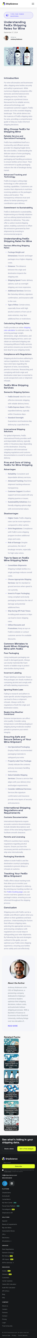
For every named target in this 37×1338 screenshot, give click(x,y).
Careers (4, 1309)
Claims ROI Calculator (9, 1284)
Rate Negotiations (8, 1249)
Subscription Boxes (8, 1231)
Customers (5, 1277)
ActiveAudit (6, 1196)
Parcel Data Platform (10, 1206)
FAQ (3, 1297)
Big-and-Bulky (6, 1227)
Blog (3, 1294)
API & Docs (5, 1291)
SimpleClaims (6, 1192)
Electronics (5, 1237)
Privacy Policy (7, 1171)
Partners (5, 1312)
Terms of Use (6, 1335)
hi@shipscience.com (9, 1175)
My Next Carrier (9, 1202)
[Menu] (32, 3)
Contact (4, 1316)
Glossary (6, 1274)
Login (4, 1322)
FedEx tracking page (15, 892)
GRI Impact (7, 1259)
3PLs (3, 1234)
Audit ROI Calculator (8, 1287)
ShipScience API (7, 1213)
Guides (6, 1271)
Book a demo (9, 1149)
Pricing (4, 1319)
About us (5, 1306)
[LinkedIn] (11, 1183)
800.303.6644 (7, 1178)
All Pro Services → (8, 1262)
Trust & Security (7, 1326)
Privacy (14, 1335)
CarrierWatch (6, 1199)
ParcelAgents (8, 1209)
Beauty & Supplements (9, 1224)
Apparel (4, 1221)
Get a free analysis (26, 1149)
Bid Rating (7, 1256)
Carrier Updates (7, 1281)
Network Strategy (8, 1252)
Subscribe (18, 1166)
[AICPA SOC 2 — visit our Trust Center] (4, 1183)
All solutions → (6, 1241)
